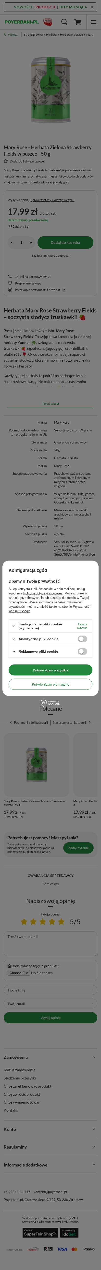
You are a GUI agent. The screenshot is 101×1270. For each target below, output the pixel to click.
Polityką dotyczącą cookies (43, 593)
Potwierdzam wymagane (50, 684)
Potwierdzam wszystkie (50, 670)
